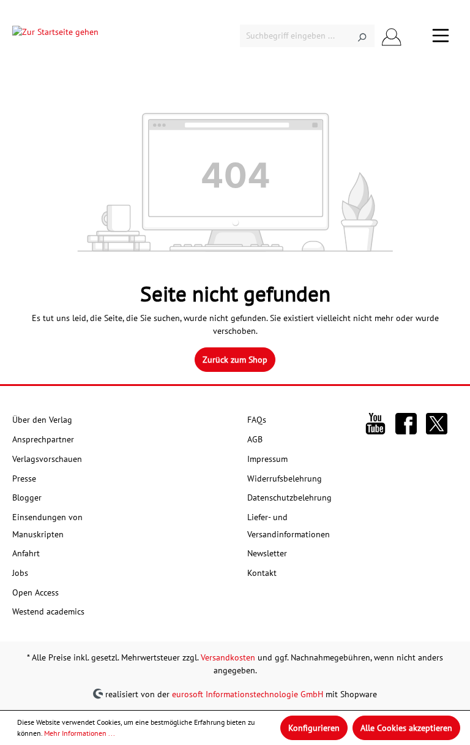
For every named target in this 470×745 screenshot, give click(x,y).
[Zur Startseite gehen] (55, 35)
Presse (24, 478)
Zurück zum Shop (235, 359)
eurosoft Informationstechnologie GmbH (247, 693)
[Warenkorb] (416, 36)
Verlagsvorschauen (47, 458)
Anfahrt (26, 553)
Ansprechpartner (43, 439)
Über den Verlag (42, 419)
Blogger (27, 497)
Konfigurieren (314, 727)
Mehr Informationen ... (79, 733)
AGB (255, 439)
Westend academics (48, 611)
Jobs (20, 572)
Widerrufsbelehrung (284, 478)
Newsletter (267, 553)
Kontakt (262, 572)
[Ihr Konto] (392, 35)
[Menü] (440, 35)
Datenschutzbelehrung (289, 497)
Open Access (35, 592)
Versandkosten (228, 657)
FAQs (256, 419)
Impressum (267, 458)
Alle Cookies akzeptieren (406, 727)
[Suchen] (362, 36)
